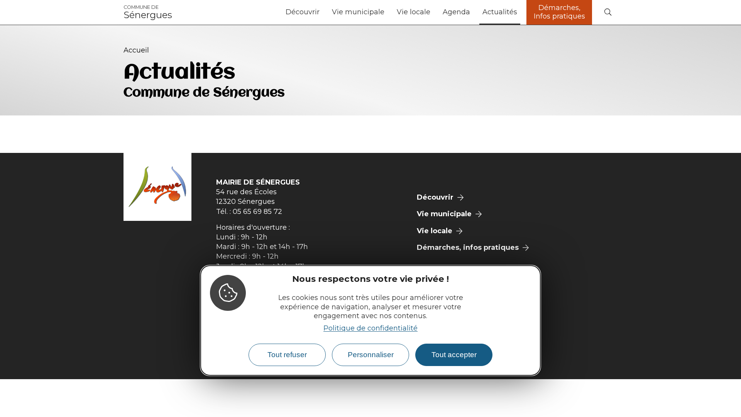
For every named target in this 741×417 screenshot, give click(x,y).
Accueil (136, 50)
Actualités (499, 12)
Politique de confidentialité (370, 328)
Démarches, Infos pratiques (559, 11)
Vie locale (413, 12)
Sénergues (148, 12)
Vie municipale (358, 12)
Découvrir (303, 12)
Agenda (456, 12)
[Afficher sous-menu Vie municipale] (387, 12)
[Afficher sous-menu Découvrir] (322, 12)
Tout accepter (454, 355)
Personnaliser (371, 355)
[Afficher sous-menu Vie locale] (433, 12)
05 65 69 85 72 (257, 211)
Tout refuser (287, 355)
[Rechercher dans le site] (608, 12)
